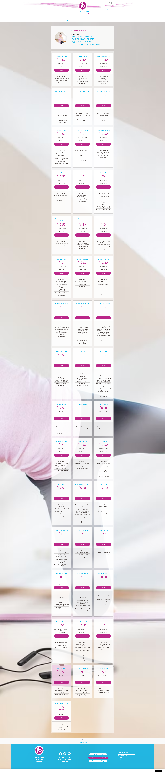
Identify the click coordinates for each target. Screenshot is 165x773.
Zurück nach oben (82, 742)
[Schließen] (163, 771)
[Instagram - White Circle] (64, 753)
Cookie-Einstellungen (149, 771)
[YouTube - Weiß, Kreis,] (69, 753)
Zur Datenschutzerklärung (55, 771)
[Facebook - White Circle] (60, 753)
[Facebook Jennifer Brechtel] (107, 3)
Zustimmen (158, 771)
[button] (79, 20)
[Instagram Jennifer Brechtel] (109, 3)
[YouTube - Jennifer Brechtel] (111, 3)
